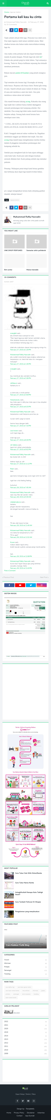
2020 (25, 1029)
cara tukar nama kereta (12, 991)
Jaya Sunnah (30, 1116)
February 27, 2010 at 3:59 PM (20, 395)
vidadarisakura (15, 502)
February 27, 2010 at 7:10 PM (20, 426)
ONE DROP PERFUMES (13, 250)
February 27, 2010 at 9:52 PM (20, 449)
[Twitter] (16, 30)
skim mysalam (26, 994)
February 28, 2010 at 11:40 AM (21, 525)
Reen (12, 469)
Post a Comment (9, 571)
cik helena (13, 445)
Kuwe (12, 542)
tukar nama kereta (11, 998)
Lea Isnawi (14, 431)
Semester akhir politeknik (36, 250)
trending (25, 974)
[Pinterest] (21, 30)
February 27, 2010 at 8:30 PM (20, 440)
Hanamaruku (15, 400)
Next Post (43, 577)
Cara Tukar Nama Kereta (24, 883)
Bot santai (8, 270)
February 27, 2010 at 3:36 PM (20, 378)
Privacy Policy (19, 1113)
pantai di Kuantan (22, 73)
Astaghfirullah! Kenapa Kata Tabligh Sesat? (29, 893)
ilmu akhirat (25, 991)
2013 (25, 1039)
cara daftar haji (10, 987)
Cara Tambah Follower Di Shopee (28, 902)
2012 (25, 1043)
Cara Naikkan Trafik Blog (17, 945)
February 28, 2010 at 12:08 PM (21, 556)
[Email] (25, 30)
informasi (25, 963)
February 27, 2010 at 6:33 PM (20, 407)
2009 (25, 1053)
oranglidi (13, 333)
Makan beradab (32, 270)
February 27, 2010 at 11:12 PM (21, 464)
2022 (25, 1021)
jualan (43, 991)
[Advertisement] (25, 691)
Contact (19, 1116)
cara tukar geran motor (24, 987)
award (25, 960)
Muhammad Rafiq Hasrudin (27, 216)
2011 (25, 1046)
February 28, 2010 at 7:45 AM (20, 487)
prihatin (25, 967)
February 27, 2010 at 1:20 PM (20, 350)
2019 (25, 1032)
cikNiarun (13, 383)
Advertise (40, 1113)
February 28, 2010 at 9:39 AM (20, 497)
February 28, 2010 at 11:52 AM (21, 537)
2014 (25, 1036)
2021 (25, 1025)
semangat (25, 970)
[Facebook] (11, 30)
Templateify (30, 1109)
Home (6, 12)
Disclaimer (31, 1113)
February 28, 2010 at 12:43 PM (21, 568)
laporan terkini (15, 12)
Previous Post (9, 577)
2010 (25, 1050)
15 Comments (11, 24)
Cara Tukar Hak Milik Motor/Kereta (28, 873)
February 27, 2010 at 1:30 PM (20, 364)
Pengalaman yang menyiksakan (27, 912)
